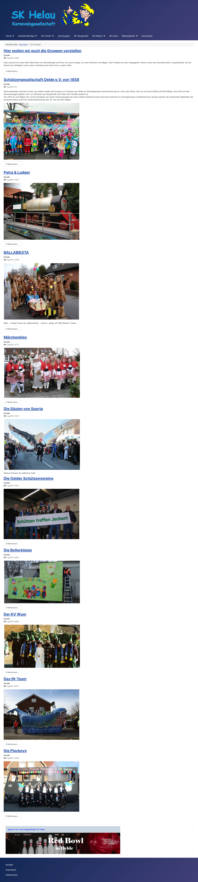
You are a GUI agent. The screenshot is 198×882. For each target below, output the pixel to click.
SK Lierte (113, 36)
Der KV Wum (15, 614)
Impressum (11, 870)
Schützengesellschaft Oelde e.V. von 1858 (41, 79)
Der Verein (46, 36)
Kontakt (9, 865)
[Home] (12, 35)
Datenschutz (12, 875)
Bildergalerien (128, 36)
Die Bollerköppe (18, 550)
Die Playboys (15, 750)
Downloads (147, 36)
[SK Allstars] (103, 35)
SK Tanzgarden (81, 36)
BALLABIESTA (16, 252)
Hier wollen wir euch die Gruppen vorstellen (42, 50)
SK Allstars (97, 36)
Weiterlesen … (13, 71)
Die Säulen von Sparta (23, 408)
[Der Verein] (52, 35)
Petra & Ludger (17, 172)
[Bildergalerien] (136, 35)
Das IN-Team (15, 679)
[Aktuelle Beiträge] (35, 35)
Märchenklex (15, 337)
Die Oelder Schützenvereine (28, 478)
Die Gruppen (64, 36)
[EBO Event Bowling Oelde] (63, 840)
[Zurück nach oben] (194, 877)
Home (8, 36)
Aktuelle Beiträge (26, 36)
